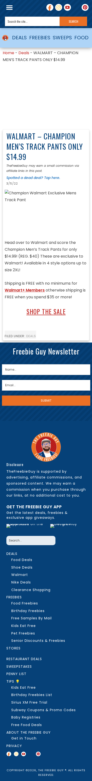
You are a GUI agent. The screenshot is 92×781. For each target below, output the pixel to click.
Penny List (16, 673)
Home (8, 53)
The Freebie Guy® (5, 38)
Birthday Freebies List (31, 694)
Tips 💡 (13, 681)
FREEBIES (39, 37)
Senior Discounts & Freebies (38, 640)
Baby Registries (25, 717)
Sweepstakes (19, 666)
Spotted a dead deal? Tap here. (33, 177)
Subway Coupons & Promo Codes (43, 710)
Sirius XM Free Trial (29, 702)
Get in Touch (24, 738)
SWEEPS (62, 37)
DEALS (19, 37)
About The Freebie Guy (28, 732)
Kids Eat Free (23, 687)
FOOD (81, 37)
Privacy (14, 745)
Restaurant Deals (24, 658)
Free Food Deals (26, 724)
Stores (13, 648)
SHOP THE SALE (46, 311)
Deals (23, 53)
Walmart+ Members (25, 290)
